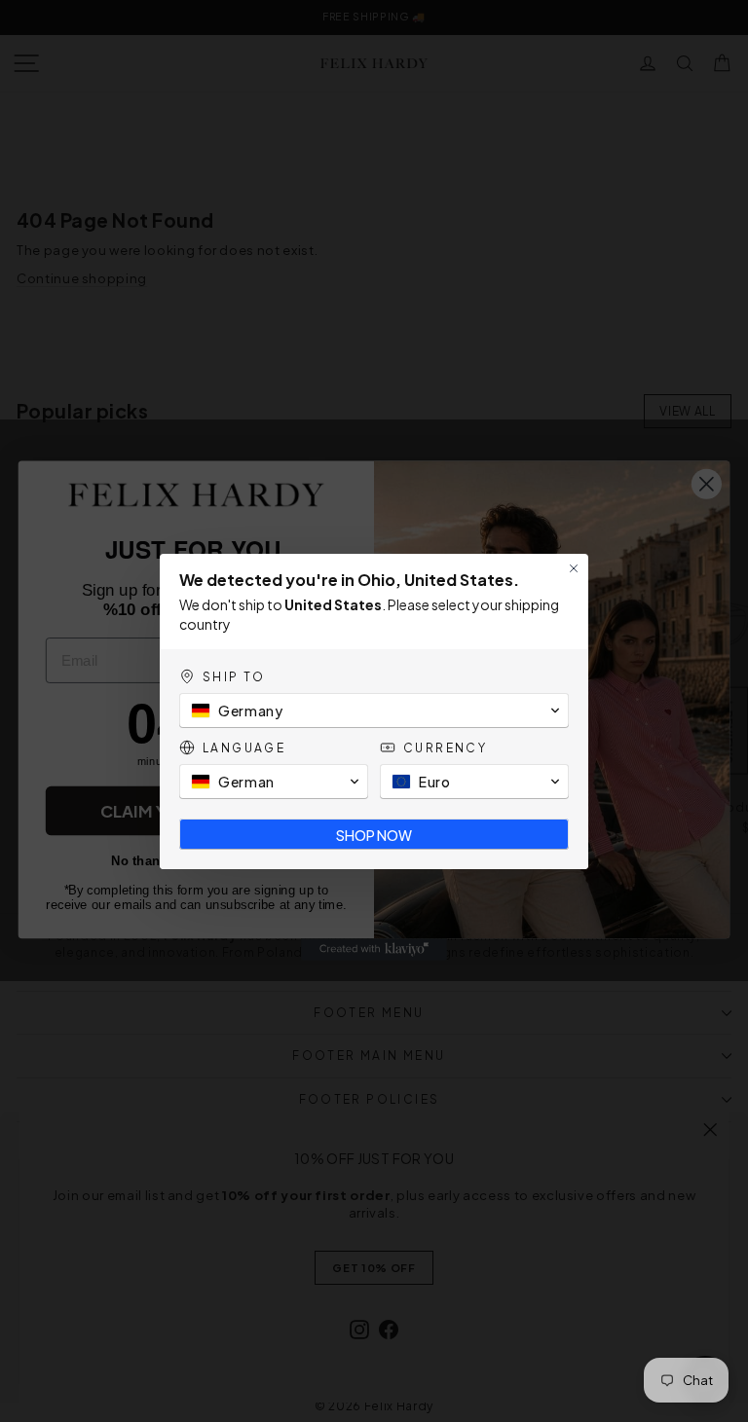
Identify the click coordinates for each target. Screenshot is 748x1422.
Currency (445, 748)
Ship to (234, 677)
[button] (374, 710)
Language (244, 748)
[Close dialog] (573, 568)
